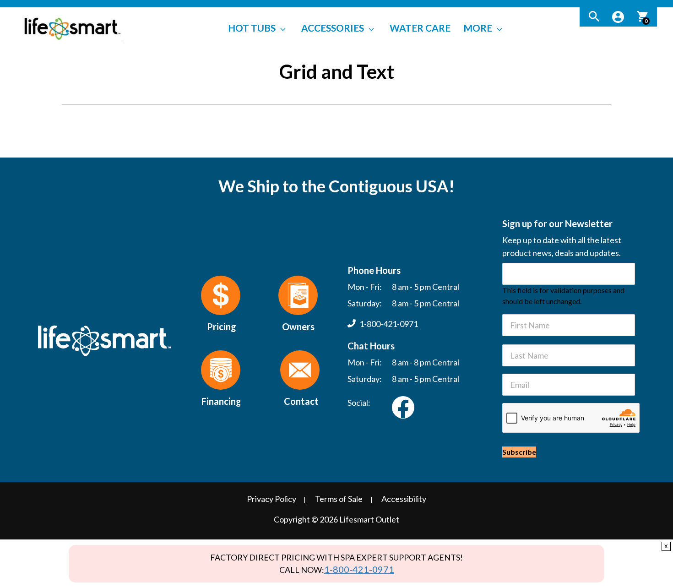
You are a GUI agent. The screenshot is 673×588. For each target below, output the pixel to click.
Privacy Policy (271, 499)
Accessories (332, 27)
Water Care (420, 27)
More (477, 27)
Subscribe (519, 451)
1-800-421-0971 (359, 569)
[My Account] (618, 17)
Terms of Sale (339, 499)
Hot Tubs (252, 27)
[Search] (594, 17)
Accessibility (403, 499)
